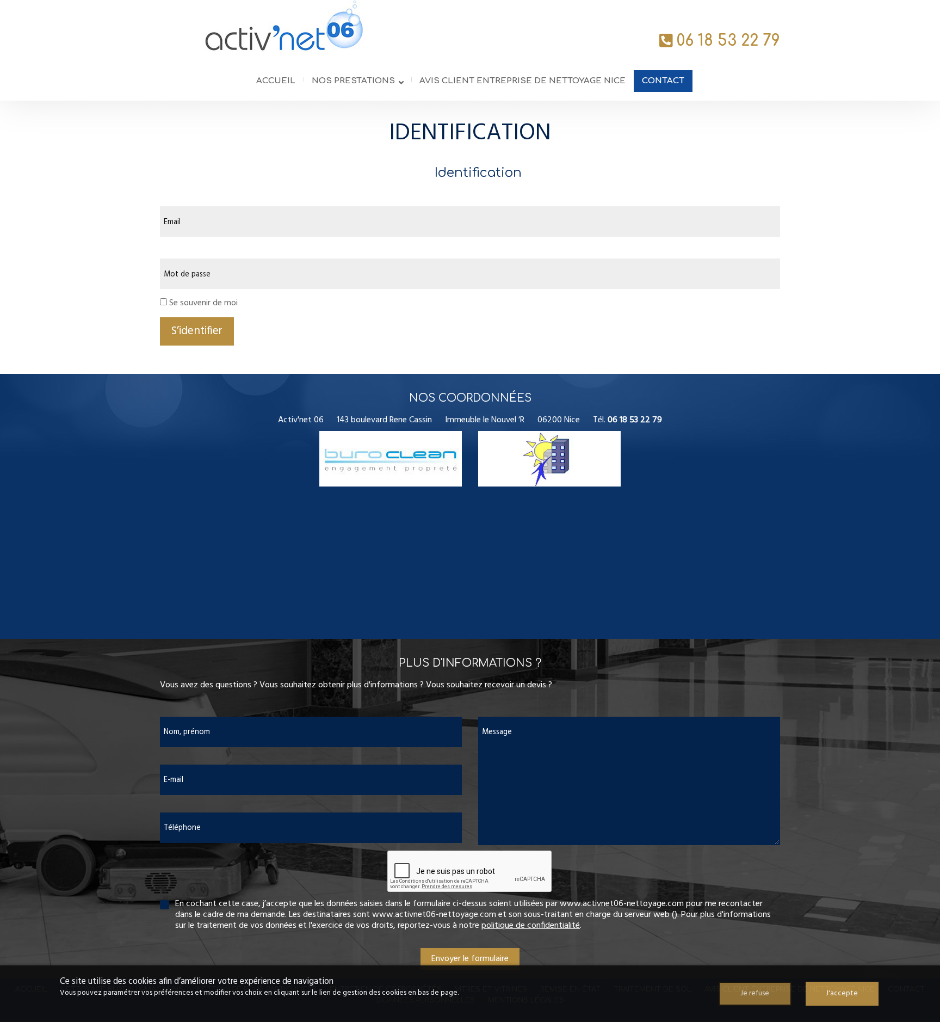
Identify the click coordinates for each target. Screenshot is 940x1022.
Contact (663, 80)
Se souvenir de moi (203, 303)
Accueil (275, 80)
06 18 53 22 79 (728, 41)
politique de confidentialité (530, 926)
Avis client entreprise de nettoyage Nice (522, 80)
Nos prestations (353, 80)
